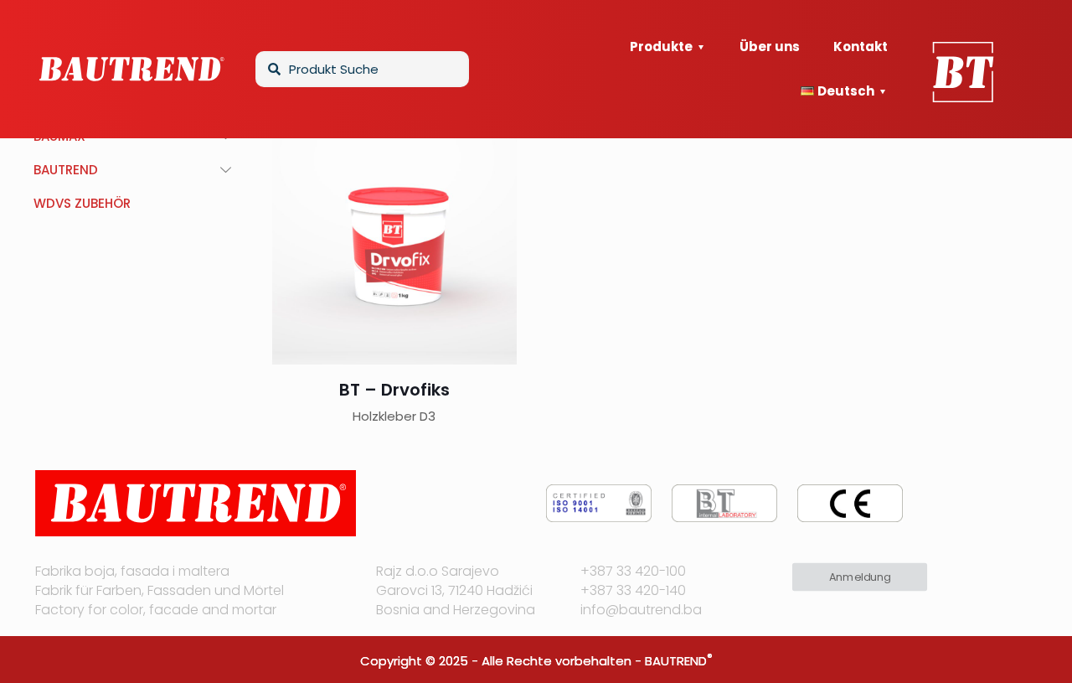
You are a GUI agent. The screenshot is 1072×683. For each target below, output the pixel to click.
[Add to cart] (493, 143)
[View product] (493, 179)
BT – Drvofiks (394, 389)
